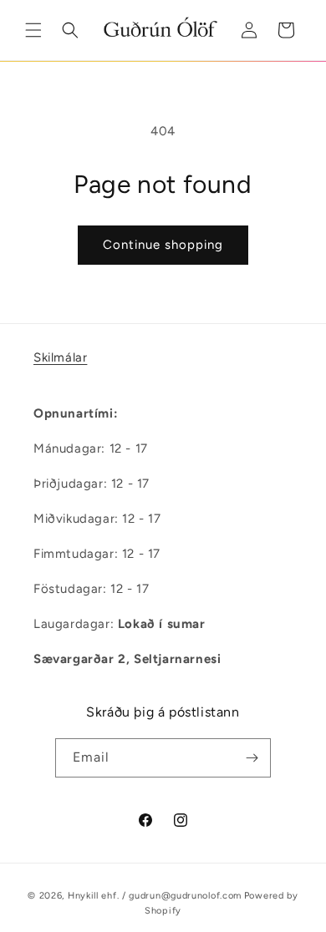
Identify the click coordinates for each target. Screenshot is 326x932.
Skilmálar (60, 357)
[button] (33, 30)
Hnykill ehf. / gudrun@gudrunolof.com (155, 895)
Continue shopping (163, 244)
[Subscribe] (251, 758)
